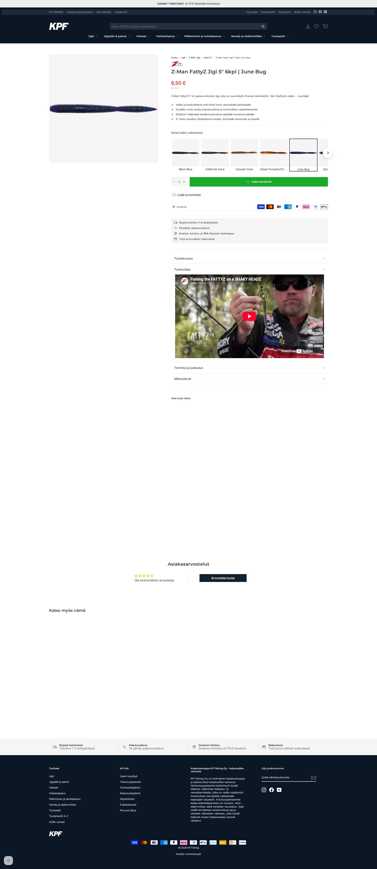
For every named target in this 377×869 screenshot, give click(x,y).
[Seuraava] (328, 153)
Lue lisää (303, 96)
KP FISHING (56, 12)
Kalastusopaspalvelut (79, 12)
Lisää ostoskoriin (82, 684)
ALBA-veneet (302, 12)
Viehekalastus (166, 36)
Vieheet (141, 36)
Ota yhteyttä (103, 12)
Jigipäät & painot (115, 36)
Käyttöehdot (127, 799)
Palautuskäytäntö (130, 793)
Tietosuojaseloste (130, 781)
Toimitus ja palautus (188, 368)
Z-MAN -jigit (194, 57)
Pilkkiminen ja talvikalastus (203, 36)
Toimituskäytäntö (130, 787)
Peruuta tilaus (128, 810)
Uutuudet (252, 12)
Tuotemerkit (268, 12)
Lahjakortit (121, 12)
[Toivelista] (316, 26)
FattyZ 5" (208, 57)
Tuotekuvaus (183, 258)
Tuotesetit (278, 36)
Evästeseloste (128, 804)
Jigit (91, 36)
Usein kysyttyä (128, 776)
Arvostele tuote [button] (223, 578)
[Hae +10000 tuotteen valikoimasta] (263, 26)
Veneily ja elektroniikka (247, 36)
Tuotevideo (182, 269)
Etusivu (174, 57)
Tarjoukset (284, 12)
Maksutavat (182, 379)
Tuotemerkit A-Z (58, 816)
